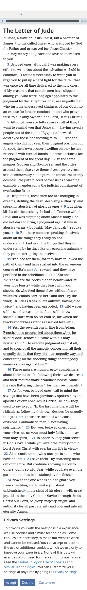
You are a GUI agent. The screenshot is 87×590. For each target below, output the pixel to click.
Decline (27, 582)
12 (6, 280)
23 (29, 459)
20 (28, 427)
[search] (82, 5)
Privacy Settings (65, 572)
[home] (6, 5)
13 (61, 306)
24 (9, 480)
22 (6, 453)
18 (60, 401)
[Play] (2, 20)
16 (9, 369)
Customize (47, 582)
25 (13, 495)
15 (25, 343)
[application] (43, 21)
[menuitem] (6, 5)
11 (9, 259)
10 (17, 232)
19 (21, 417)
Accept (11, 582)
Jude (19, 14)
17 (9, 390)
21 (34, 438)
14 (9, 327)
